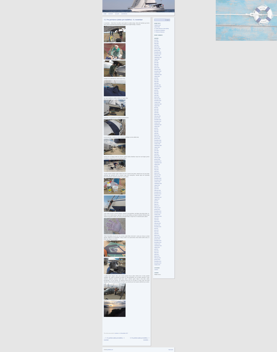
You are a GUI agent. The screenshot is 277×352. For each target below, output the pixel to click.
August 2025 (157, 59)
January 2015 (157, 238)
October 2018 (157, 181)
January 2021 (157, 138)
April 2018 (156, 188)
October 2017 (157, 195)
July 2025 (156, 60)
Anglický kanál (157, 25)
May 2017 (156, 204)
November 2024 (157, 71)
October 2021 (157, 123)
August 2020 (157, 147)
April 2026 (156, 45)
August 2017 (157, 199)
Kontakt (110, 13)
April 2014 (156, 254)
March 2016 (156, 221)
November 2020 (157, 142)
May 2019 (156, 169)
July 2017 (156, 200)
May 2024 (156, 81)
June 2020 (156, 150)
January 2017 (157, 209)
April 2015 (156, 233)
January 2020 (157, 159)
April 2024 (156, 83)
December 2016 (157, 211)
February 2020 (157, 157)
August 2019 (157, 164)
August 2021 (157, 126)
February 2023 (157, 98)
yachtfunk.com (110, 349)
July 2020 (156, 149)
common (117, 333)
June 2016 (156, 218)
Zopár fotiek (157, 26)
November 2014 (157, 242)
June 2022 (156, 109)
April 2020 (156, 154)
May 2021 (156, 131)
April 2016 (156, 219)
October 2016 (157, 214)
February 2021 (157, 136)
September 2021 (158, 124)
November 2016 (157, 213)
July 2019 (156, 166)
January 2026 (157, 50)
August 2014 (157, 247)
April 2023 (156, 95)
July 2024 (156, 78)
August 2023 (157, 88)
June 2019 (156, 168)
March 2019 (156, 173)
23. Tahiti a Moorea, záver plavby (161, 28)
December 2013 (157, 261)
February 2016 (157, 223)
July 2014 (156, 249)
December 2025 (157, 52)
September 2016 (158, 216)
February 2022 (157, 116)
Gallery (117, 13)
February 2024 (157, 85)
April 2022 (156, 112)
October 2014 (157, 244)
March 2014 (156, 256)
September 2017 (158, 197)
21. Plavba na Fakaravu (159, 32)
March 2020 (156, 155)
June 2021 (156, 130)
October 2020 (157, 143)
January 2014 (157, 259)
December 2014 (157, 240)
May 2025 (156, 64)
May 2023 (156, 93)
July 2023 (156, 90)
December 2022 (157, 100)
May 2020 (156, 152)
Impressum (171, 349)
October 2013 (157, 264)
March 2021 (156, 135)
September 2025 (158, 57)
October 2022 (157, 102)
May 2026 (156, 43)
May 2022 (156, 111)
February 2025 (157, 69)
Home (105, 13)
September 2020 (158, 145)
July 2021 (156, 128)
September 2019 (158, 162)
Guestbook (124, 13)
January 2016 (157, 225)
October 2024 (157, 73)
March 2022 (156, 114)
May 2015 (156, 232)
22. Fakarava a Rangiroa (159, 30)
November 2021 (157, 121)
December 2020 (157, 140)
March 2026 (156, 47)
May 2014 (156, 252)
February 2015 (157, 237)
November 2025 (157, 54)
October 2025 (157, 55)
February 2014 (157, 257)
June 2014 (156, 251)
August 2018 (157, 185)
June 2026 (156, 41)
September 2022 (158, 104)
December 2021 (157, 119)
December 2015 (157, 226)
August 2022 (157, 105)
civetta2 (138, 6)
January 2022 (157, 117)
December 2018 (157, 178)
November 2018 (157, 180)
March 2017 (156, 206)
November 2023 (157, 86)
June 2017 (156, 202)
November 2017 (157, 194)
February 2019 (157, 174)
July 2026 (156, 40)
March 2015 (156, 235)
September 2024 (158, 74)
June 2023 (156, 92)
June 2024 (156, 79)
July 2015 (156, 228)
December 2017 (157, 192)
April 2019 (156, 171)
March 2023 (156, 97)
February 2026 (157, 48)
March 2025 (156, 67)
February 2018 (157, 190)
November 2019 (157, 161)
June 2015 (156, 230)
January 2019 (157, 176)
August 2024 (157, 76)
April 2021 (156, 133)
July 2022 (156, 107)
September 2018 (158, 183)
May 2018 (156, 187)
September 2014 (158, 245)
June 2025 (156, 62)
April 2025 (156, 66)
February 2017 (157, 207)
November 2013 (157, 263)
